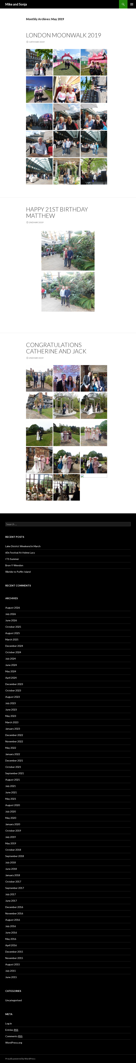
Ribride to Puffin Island (18, 571)
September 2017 (14, 887)
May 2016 (10, 938)
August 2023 (12, 696)
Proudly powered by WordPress (20, 1058)
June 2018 (11, 868)
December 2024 (14, 645)
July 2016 (10, 926)
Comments (13, 1036)
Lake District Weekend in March (23, 546)
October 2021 (13, 766)
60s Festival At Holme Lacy (20, 552)
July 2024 (10, 658)
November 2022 (14, 741)
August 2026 (12, 607)
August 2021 (12, 779)
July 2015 (10, 970)
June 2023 (11, 709)
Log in (8, 1023)
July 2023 (10, 703)
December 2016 (14, 907)
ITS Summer (12, 558)
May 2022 (10, 747)
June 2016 (11, 932)
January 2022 (12, 754)
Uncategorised (13, 1000)
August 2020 (12, 805)
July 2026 (10, 613)
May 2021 (10, 798)
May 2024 (10, 671)
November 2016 (14, 913)
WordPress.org (13, 1042)
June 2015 (11, 977)
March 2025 (11, 639)
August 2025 (12, 633)
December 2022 (14, 735)
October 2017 (13, 881)
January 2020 (12, 824)
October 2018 (13, 849)
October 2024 (13, 652)
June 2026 (11, 620)
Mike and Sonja (16, 4)
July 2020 (10, 811)
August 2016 (12, 919)
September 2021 (14, 773)
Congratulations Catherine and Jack (56, 348)
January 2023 (12, 728)
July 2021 (10, 785)
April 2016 (11, 945)
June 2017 (11, 900)
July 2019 (10, 836)
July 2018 (10, 862)
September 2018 (14, 856)
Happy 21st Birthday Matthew (57, 212)
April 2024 (11, 677)
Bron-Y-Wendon (14, 565)
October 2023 (13, 690)
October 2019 (13, 830)
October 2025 (13, 626)
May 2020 (10, 817)
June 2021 (11, 792)
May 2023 (10, 715)
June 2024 (11, 664)
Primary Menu (132, 4)
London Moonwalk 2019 (63, 35)
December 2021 (14, 760)
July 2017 (10, 894)
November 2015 (14, 957)
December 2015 (14, 951)
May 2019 (10, 843)
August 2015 (12, 964)
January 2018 (12, 875)
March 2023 (11, 722)
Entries (11, 1029)
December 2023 (14, 684)
